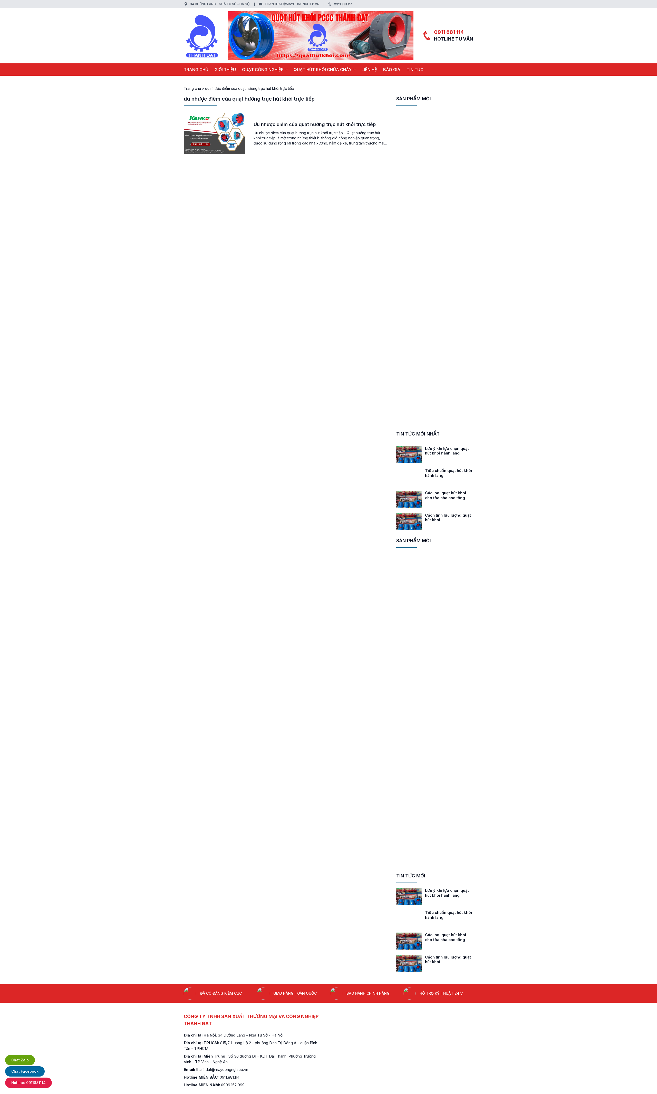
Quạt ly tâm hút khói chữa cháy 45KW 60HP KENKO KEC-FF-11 (449, 173)
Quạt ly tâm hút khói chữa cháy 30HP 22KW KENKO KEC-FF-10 (449, 276)
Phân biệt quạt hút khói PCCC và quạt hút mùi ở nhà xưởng (447, 453)
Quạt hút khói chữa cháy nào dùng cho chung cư (448, 517)
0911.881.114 (229, 1077)
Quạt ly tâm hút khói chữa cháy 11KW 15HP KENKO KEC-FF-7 (449, 408)
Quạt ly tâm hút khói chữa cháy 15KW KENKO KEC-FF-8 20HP (449, 358)
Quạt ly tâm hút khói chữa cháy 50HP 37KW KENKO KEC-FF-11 (449, 200)
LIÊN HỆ (369, 69)
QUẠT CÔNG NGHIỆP (263, 69)
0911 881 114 (343, 4)
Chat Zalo (20, 1060)
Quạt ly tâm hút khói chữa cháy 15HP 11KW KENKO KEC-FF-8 (449, 380)
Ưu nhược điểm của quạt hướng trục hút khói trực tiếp (315, 124)
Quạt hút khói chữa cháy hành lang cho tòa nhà (448, 495)
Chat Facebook (24, 1071)
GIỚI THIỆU (225, 69)
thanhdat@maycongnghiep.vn (292, 4)
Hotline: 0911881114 (28, 1082)
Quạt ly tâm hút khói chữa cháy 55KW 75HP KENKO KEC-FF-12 (449, 118)
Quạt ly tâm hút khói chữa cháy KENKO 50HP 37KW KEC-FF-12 (449, 145)
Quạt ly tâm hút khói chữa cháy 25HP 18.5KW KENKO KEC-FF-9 (449, 331)
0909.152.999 (233, 1084)
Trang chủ (196, 69)
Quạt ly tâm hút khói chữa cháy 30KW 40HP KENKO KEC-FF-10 (449, 249)
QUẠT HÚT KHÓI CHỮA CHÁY (323, 69)
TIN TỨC (415, 69)
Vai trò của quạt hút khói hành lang (448, 473)
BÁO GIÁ (391, 69)
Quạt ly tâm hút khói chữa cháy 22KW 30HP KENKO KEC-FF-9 (449, 304)
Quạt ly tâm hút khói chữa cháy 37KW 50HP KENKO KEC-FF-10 (449, 227)
